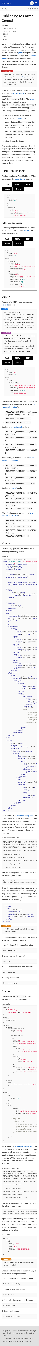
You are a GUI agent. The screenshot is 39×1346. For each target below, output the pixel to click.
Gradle (5, 39)
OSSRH (5, 34)
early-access (32, 8)
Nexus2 (33, 99)
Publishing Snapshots (11, 31)
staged (24, 77)
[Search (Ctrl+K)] (32, 3)
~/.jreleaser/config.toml (24, 816)
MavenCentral (18, 93)
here (14, 336)
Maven (5, 37)
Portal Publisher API (9, 28)
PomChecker (20, 118)
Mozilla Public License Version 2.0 (13, 1341)
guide (20, 53)
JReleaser (6, 3)
